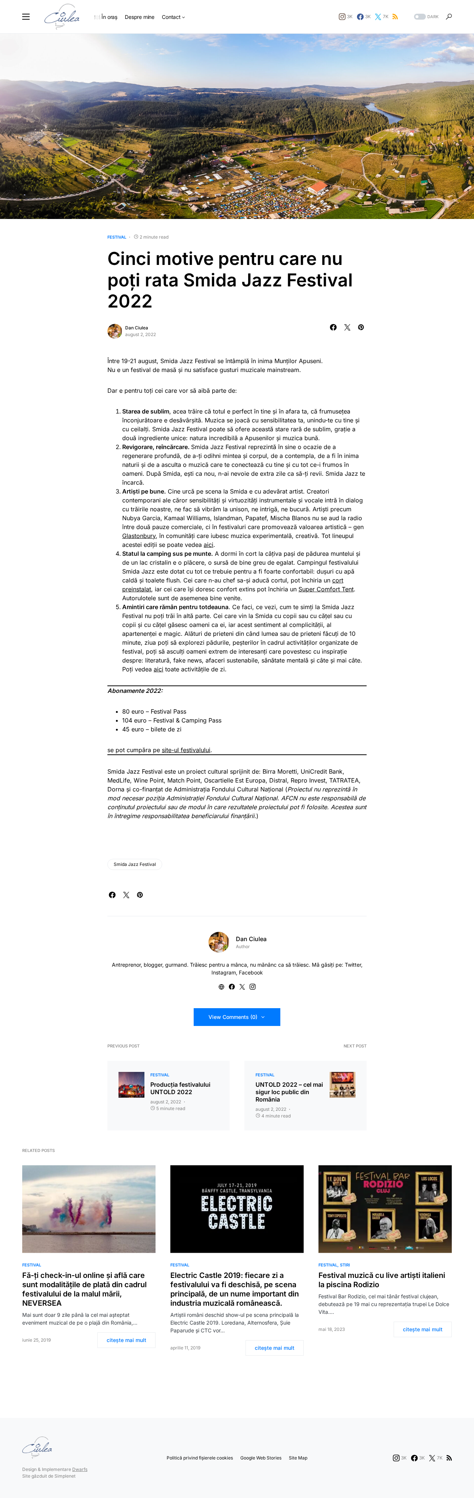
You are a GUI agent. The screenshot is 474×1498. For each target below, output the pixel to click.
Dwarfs (79, 1469)
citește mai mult (126, 1340)
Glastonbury (139, 535)
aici (208, 544)
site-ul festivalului (186, 750)
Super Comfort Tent (326, 589)
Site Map (298, 1458)
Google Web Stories (260, 1458)
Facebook (251, 972)
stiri (345, 1265)
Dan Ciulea (136, 328)
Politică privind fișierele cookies (200, 1458)
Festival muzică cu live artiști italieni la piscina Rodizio (381, 1280)
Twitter (353, 964)
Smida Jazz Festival (135, 864)
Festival (116, 237)
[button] (26, 17)
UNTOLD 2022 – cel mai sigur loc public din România (289, 1092)
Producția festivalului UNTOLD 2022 (180, 1088)
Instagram (223, 972)
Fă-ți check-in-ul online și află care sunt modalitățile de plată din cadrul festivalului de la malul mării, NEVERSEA (84, 1289)
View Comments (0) (232, 1017)
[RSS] (395, 16)
